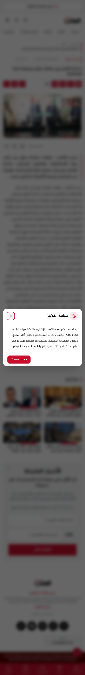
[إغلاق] (10, 316)
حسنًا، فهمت (19, 359)
